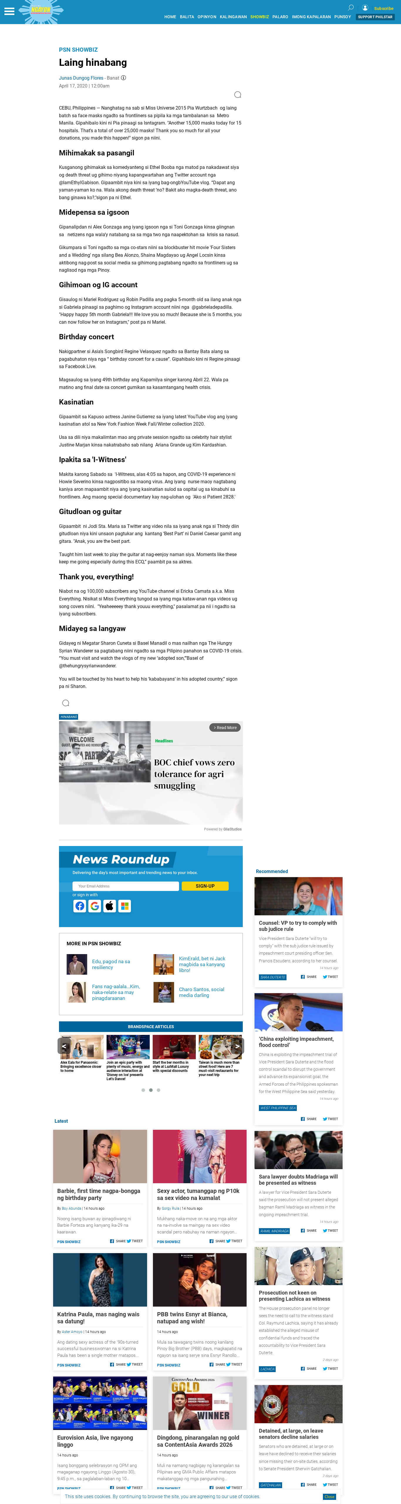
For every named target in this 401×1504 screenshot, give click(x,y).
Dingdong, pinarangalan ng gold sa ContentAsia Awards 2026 (198, 1441)
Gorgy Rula (170, 1208)
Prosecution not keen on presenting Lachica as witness (294, 1296)
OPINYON (207, 16)
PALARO (280, 16)
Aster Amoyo (72, 1332)
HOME (170, 16)
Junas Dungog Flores (81, 78)
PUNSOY (342, 16)
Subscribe (384, 8)
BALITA (187, 16)
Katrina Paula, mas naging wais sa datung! (98, 1318)
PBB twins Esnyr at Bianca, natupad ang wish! (192, 1318)
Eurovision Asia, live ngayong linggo (95, 1441)
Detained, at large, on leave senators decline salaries (291, 1434)
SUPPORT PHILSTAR (375, 17)
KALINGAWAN (233, 16)
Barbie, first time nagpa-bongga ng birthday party (98, 1194)
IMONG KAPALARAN (311, 16)
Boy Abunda (71, 1208)
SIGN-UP (205, 886)
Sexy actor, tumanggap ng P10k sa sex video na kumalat (198, 1194)
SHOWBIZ (259, 16)
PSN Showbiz (78, 49)
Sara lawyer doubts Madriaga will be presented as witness (298, 1180)
